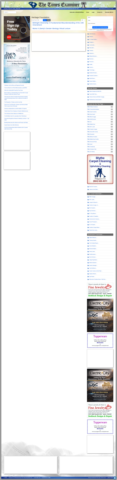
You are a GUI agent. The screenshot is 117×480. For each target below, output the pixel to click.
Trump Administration (94, 109)
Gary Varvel (92, 114)
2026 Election (93, 119)
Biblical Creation (93, 136)
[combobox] (10, 12)
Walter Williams (92, 237)
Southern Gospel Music (94, 227)
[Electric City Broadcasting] (100, 315)
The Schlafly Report (93, 243)
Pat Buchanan (92, 254)
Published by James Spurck (95, 99)
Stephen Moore (92, 273)
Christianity (92, 146)
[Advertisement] (16, 140)
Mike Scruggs (93, 116)
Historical (91, 53)
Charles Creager (93, 129)
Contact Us (99, 12)
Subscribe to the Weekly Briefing (100, 27)
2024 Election (92, 33)
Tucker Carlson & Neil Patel (95, 270)
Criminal (91, 50)
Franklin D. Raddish (93, 216)
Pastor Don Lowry (93, 230)
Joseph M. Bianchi (93, 202)
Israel (91, 144)
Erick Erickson (92, 257)
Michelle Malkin (92, 248)
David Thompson (93, 221)
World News (92, 78)
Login (93, 12)
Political (91, 36)
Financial (91, 61)
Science (91, 67)
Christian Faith (93, 149)
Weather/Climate (93, 72)
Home (87, 12)
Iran (91, 121)
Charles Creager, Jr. (93, 205)
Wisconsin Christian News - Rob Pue (97, 279)
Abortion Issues (92, 83)
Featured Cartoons (93, 75)
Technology (91, 70)
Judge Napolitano (93, 259)
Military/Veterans (93, 56)
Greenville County (94, 131)
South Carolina (93, 111)
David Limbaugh (92, 265)
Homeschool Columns (94, 219)
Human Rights (92, 81)
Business (91, 58)
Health (90, 64)
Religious (91, 42)
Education (91, 47)
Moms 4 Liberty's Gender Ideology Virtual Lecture (51, 28)
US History (92, 151)
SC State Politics (93, 39)
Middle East (92, 124)
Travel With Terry (93, 94)
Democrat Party (93, 141)
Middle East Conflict (94, 139)
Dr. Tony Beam (92, 213)
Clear (48, 20)
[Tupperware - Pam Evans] (100, 340)
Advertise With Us (109, 12)
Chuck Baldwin (92, 245)
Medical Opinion (92, 262)
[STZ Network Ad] (17, 29)
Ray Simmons (92, 210)
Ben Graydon (92, 207)
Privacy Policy (97, 29)
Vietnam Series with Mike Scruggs (96, 96)
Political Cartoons (94, 106)
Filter (45, 20)
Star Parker (91, 276)
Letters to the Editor (93, 189)
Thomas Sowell (92, 240)
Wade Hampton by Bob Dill (95, 91)
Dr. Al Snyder (92, 224)
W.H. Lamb (92, 126)
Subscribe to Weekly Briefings (77, 12)
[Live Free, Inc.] (17, 63)
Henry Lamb (92, 251)
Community (91, 45)
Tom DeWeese (92, 268)
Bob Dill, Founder (93, 186)
